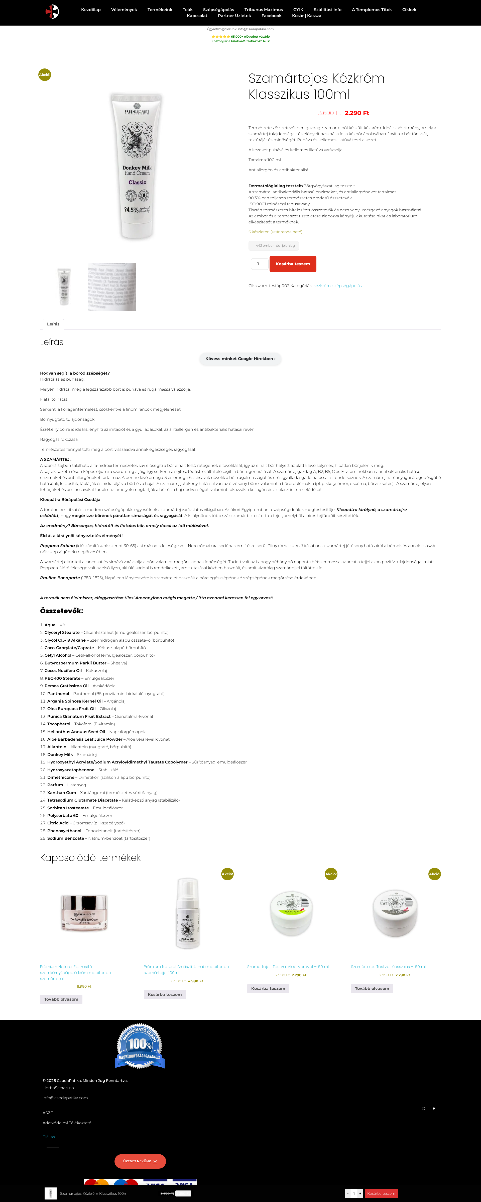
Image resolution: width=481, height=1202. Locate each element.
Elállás (49, 1137)
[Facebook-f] (433, 1108)
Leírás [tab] (53, 324)
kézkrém (322, 285)
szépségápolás (347, 285)
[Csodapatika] (52, 12)
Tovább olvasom (61, 999)
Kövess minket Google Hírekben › (240, 358)
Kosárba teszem (293, 264)
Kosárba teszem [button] (165, 994)
